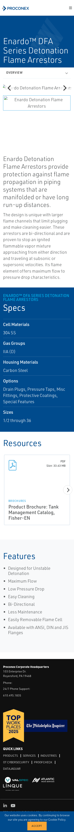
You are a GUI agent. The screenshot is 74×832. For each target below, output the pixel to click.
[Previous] (9, 88)
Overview (14, 73)
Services (29, 755)
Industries (48, 755)
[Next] (64, 88)
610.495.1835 (12, 695)
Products (10, 755)
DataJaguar (12, 768)
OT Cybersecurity (16, 762)
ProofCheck (43, 762)
